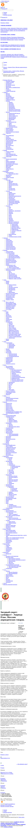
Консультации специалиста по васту (17, 559)
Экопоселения (9, 244)
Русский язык (9, 430)
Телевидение (9, 319)
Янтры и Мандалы (13, 183)
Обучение (8, 362)
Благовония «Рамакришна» (17, 37)
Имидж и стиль (9, 409)
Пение (10, 186)
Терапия (11, 102)
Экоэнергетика (9, 241)
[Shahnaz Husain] (1, 606)
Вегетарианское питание (14, 257)
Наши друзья (6, 543)
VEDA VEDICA (13, 46)
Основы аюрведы (10, 97)
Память (10, 192)
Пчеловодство (12, 189)
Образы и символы (13, 421)
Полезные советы (10, 308)
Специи (16, 39)
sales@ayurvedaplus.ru (10, 803)
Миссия (8, 93)
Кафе (7, 312)
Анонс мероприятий (13, 434)
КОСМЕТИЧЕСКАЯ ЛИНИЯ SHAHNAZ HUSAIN (13, 45)
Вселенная (5, 171)
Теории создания (10, 151)
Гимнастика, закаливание (15, 210)
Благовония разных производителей (9, 38)
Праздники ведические (11, 452)
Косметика (8, 86)
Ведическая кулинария (14, 256)
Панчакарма (11, 119)
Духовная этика (9, 427)
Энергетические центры (11, 155)
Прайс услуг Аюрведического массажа (15, 537)
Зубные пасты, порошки (21, 28)
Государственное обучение (12, 398)
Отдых (10, 217)
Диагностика (12, 114)
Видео (10, 187)
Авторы (8, 520)
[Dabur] (1, 609)
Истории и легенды (13, 287)
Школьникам (12, 292)
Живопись (11, 493)
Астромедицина (15, 374)
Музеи (7, 442)
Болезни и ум (12, 197)
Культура (5, 414)
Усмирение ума (9, 141)
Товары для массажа (10, 91)
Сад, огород (8, 309)
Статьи (5, 13)
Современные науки (10, 392)
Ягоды (10, 272)
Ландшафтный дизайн (11, 304)
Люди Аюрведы (9, 129)
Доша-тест (8, 133)
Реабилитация (9, 358)
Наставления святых (13, 184)
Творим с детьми (10, 299)
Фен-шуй (11, 383)
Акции (7, 318)
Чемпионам (11, 346)
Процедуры (11, 563)
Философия (8, 96)
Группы (8, 551)
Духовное (11, 463)
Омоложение (12, 107)
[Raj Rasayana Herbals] (1, 605)
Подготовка (8, 352)
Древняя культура (10, 416)
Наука (4, 365)
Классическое (12, 464)
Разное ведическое (10, 451)
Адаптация (8, 351)
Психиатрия (11, 105)
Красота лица (9, 406)
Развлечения (9, 316)
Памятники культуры (14, 330)
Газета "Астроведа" (13, 514)
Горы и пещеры (12, 328)
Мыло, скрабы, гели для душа (13, 30)
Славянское (11, 472)
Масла (10, 124)
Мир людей (8, 166)
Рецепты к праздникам (11, 261)
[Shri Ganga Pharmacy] (1, 591)
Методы (8, 112)
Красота (5, 402)
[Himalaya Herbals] (1, 603)
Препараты (8, 120)
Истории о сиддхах (10, 448)
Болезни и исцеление (14, 223)
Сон (10, 208)
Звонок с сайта (4, 2)
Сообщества (9, 547)
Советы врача (14, 224)
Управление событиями (14, 202)
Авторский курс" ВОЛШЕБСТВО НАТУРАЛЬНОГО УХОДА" (14, 412)
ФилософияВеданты (10, 445)
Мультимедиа (9, 499)
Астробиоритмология (14, 356)
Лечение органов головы (14, 110)
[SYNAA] (1, 588)
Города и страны (12, 329)
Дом (4, 300)
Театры (7, 314)
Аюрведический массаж (14, 113)
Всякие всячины (12, 284)
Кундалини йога (10, 145)
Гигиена (11, 209)
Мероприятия (9, 361)
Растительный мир (10, 162)
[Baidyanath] (1, 602)
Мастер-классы (9, 399)
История (8, 94)
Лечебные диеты (12, 266)
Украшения (11, 483)
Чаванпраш (3, 779)
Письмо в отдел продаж (6, 805)
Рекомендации (9, 128)
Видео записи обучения (11, 400)
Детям (7, 283)
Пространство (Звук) (13, 173)
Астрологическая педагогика (18, 377)
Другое (5, 583)
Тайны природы (10, 168)
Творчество (6, 456)
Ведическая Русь (10, 450)
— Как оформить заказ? (21, 764)
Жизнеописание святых (14, 426)
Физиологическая (13, 355)
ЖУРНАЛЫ (8, 56)
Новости (8, 239)
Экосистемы (9, 240)
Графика (11, 492)
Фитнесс (11, 218)
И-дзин (10, 384)
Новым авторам (12, 522)
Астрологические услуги (17, 381)
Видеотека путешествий (14, 335)
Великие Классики (15, 466)
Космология (9, 175)
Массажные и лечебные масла (13, 87)
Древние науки (9, 367)
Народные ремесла (13, 481)
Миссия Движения (13, 572)
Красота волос (9, 408)
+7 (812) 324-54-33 (5, 1)
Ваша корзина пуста (5, 758)
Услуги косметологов (11, 531)
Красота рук (9, 404)
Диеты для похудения (14, 267)
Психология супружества (12, 293)
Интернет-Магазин (7, 80)
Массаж (8, 534)
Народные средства (15, 228)
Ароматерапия (14, 225)
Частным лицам (9, 557)
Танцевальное (9, 508)
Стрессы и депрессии (16, 230)
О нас (4, 569)
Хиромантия (12, 382)
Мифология (11, 419)
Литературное (9, 457)
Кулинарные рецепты (11, 260)
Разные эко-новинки (10, 249)
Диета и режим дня (13, 115)
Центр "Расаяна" (7, 529)
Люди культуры (9, 431)
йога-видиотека (9, 149)
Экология (5, 237)
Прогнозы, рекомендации (17, 379)
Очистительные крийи (11, 140)
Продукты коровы (13, 276)
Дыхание (11, 219)
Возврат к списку (5, 754)
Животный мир (9, 165)
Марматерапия (12, 118)
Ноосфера (8, 167)
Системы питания (10, 252)
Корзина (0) (4, 8)
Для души (8, 180)
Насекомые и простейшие (12, 163)
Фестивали (8, 315)
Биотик (18, 46)
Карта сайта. (21, 817)
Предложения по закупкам (15, 566)
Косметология (12, 125)
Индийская (14, 489)
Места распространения (14, 515)
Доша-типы (8, 156)
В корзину (3, 778)
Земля (4, 157)
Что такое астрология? (16, 369)
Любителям (11, 344)
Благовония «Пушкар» (6, 37)
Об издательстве (10, 510)
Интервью (8, 437)
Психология (11, 198)
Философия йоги (10, 135)
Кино (7, 313)
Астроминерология (15, 376)
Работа (10, 215)
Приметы (11, 418)
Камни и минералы (10, 161)
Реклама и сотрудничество (12, 556)
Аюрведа (5, 92)
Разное (7, 170)
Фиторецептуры (12, 122)
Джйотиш (8, 176)
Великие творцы (10, 497)
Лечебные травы (15, 226)
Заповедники (12, 337)
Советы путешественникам (15, 336)
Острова (11, 324)
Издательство (6, 509)
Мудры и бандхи (10, 139)
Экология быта (9, 245)
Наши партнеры (9, 575)
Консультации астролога (11, 532)
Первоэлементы (9, 172)
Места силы (11, 325)
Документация (9, 580)
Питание (11, 212)
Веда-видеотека (9, 455)
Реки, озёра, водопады (14, 332)
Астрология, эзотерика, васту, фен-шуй (10, 54)
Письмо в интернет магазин (7, 806)
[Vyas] (5, 600)
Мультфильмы (12, 289)
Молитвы (11, 181)
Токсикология (12, 108)
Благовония (8, 83)
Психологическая (13, 353)
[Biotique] (1, 608)
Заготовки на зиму (10, 258)
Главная (5, 12)
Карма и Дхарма (10, 98)
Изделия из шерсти (13, 477)
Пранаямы (8, 138)
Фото (7, 501)
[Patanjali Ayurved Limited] (1, 590)
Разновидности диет (10, 265)
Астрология (11, 368)
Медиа (7, 88)
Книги (7, 339)
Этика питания (9, 251)
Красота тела (9, 403)
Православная (14, 490)
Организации (9, 548)
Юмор (7, 340)
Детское (10, 462)
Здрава (10, 235)
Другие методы (12, 117)
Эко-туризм (11, 326)
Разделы (8, 101)
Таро (10, 388)
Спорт (4, 341)
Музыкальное (9, 461)
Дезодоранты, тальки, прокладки (8, 28)
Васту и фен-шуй (10, 302)
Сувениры (20, 39)
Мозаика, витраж (13, 494)
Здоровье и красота (16, 56)
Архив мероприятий (13, 435)
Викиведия (5, 552)
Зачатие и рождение (10, 294)
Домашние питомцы (10, 305)
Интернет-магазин (7, 14)
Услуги (5, 555)
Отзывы (2, 767)
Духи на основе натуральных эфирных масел (13, 39)
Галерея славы (9, 360)
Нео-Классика (14, 467)
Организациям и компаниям (12, 564)
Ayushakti (7, 46)
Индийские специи (10, 85)
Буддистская (14, 488)
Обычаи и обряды (13, 420)
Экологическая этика (11, 247)
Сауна (10, 214)
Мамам (7, 281)
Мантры (11, 182)
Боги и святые (9, 446)
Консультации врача (10, 530)
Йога (4, 134)
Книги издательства (13, 518)
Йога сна (8, 146)
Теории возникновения (11, 159)
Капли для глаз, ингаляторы (7, 29)
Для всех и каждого (10, 363)
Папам (7, 282)
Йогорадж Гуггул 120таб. (6, 772)
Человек (5, 150)
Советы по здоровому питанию (13, 268)
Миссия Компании (13, 573)
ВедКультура (6, 443)
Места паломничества (14, 331)
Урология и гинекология (14, 109)
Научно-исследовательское (15, 506)
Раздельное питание (13, 255)
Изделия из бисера (13, 476)
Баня (10, 207)
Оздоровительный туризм (15, 334)
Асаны (7, 136)
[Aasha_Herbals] (1, 604)
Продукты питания (10, 270)
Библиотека (8, 423)
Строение (8, 152)
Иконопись (11, 487)
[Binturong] (1, 589)
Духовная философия (11, 415)
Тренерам (8, 350)
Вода (7, 160)
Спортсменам (9, 342)
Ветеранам (11, 347)
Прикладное (9, 474)
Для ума (8, 191)
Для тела (8, 205)
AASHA (2, 46)
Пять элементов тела (11, 154)
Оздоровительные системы (15, 236)
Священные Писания (11, 447)
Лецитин (3, 786)
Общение (11, 213)
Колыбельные (12, 288)
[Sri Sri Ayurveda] (1, 601)
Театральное (9, 484)
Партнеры (8, 524)
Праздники (8, 436)
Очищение (11, 220)
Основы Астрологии (16, 372)
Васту (10, 387)
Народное (11, 469)
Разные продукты (13, 274)
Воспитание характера (14, 200)
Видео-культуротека (10, 439)
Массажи (11, 562)
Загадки (10, 286)
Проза (10, 460)
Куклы (10, 478)
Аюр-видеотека (9, 130)
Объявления (9, 568)
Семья (4, 279)
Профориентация (15, 378)
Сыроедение (11, 254)
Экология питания (10, 246)
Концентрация (9, 143)
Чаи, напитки (12, 273)
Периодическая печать (11, 511)
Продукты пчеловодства (14, 277)
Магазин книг (9, 516)
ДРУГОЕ (23, 46)
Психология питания (11, 262)
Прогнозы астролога (13, 567)
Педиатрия (11, 104)
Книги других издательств (15, 519)
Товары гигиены (10, 82)
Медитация (8, 144)
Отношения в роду (10, 297)
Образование (9, 429)
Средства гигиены (13, 126)
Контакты (8, 527)
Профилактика (14, 229)
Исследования (9, 366)
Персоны (8, 545)
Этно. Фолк (11, 473)
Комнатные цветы (10, 307)
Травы (10, 123)
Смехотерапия (12, 199)
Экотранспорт (9, 242)
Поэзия (10, 458)
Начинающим (12, 345)
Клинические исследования (12, 131)
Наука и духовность (10, 390)
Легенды (11, 425)
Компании (8, 550)
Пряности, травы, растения (15, 278)
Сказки (10, 291)
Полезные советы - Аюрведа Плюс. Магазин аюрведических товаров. (13, 71)
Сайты (7, 546)
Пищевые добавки (5, 22)
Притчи (10, 424)
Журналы (11, 513)
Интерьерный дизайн (11, 303)
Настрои (11, 204)
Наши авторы (12, 521)
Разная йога (8, 147)
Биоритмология (12, 234)
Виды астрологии (15, 371)
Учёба (4, 395)
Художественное (10, 485)
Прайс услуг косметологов (12, 538)
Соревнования (9, 357)
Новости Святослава (11, 525)
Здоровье (5, 178)
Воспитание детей (10, 295)
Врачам (7, 349)
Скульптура (11, 495)
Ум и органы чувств (13, 203)
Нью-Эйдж (11, 471)
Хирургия (11, 103)
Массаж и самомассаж (14, 221)
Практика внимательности (15, 196)
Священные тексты (10, 99)
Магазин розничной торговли (10, 584)
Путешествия (12, 188)
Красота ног (9, 405)
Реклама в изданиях (10, 526)
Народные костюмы (13, 479)
